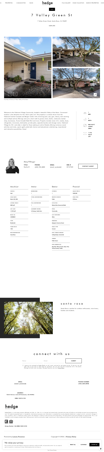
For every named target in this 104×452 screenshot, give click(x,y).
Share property (13, 133)
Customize (83, 444)
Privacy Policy (61, 368)
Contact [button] (32, 133)
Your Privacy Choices (52, 450)
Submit (73, 360)
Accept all (94, 444)
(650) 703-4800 (40, 167)
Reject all (73, 444)
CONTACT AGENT (88, 166)
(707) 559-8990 (83, 383)
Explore (67, 316)
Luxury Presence (18, 437)
